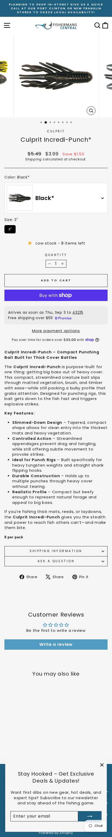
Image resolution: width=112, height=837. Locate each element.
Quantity (56, 255)
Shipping (33, 159)
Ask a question (56, 561)
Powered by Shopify (56, 833)
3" (10, 228)
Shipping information (56, 551)
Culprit (56, 131)
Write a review (56, 644)
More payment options (56, 330)
